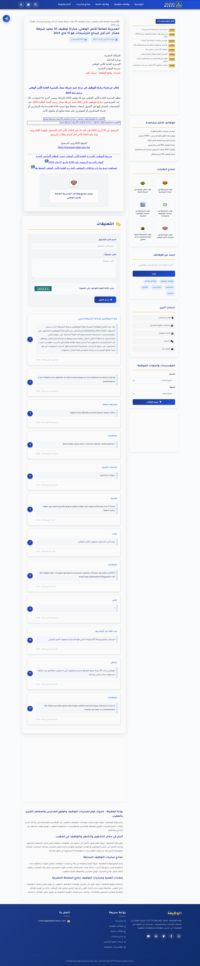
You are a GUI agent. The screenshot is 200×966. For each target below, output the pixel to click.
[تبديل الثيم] (21, 4)
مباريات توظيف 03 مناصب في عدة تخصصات (153, 65)
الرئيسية (139, 4)
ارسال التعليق (104, 300)
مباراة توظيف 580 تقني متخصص (161, 145)
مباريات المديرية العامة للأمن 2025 (161, 141)
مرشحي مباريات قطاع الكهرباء (162, 131)
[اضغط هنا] (74, 119)
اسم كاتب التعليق (107, 240)
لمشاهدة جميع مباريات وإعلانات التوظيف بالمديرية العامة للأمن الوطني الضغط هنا (76, 168)
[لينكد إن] (156, 936)
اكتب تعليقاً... (109, 255)
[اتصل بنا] (28, 4)
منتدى (167, 341)
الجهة (172, 387)
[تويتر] (163, 936)
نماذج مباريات (83, 4)
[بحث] (36, 4)
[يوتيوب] (148, 936)
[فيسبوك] (171, 936)
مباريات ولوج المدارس (160, 325)
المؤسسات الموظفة (113, 947)
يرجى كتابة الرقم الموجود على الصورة (96, 288)
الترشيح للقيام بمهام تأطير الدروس (157, 54)
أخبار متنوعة (64, 4)
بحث (154, 273)
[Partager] (6, 18)
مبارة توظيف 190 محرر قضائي (163, 154)
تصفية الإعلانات (152, 402)
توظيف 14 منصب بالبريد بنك (159, 50)
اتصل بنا (166, 349)
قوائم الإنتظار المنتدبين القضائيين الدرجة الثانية (155, 60)
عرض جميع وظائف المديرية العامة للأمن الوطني (74, 196)
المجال (172, 374)
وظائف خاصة (102, 4)
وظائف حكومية (121, 4)
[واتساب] (179, 936)
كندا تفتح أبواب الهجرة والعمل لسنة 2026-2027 (154, 35)
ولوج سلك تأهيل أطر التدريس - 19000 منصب (156, 136)
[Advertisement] (74, 770)
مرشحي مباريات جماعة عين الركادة (157, 41)
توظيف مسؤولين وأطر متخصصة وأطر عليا (154, 45)
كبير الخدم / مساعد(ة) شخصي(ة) (158, 30)
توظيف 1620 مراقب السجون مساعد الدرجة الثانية (155, 150)
